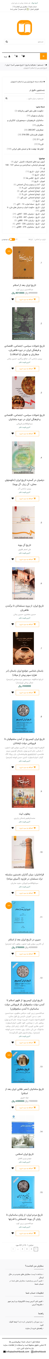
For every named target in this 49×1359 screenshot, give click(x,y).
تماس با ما (13, 9)
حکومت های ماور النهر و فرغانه (29, 111)
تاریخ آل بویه (24, 545)
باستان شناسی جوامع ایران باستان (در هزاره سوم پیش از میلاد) (24, 673)
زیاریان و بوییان (35, 115)
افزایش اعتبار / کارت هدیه (29, 9)
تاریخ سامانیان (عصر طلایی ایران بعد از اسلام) (24, 1091)
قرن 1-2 (38, 139)
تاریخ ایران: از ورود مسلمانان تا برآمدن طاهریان (24, 608)
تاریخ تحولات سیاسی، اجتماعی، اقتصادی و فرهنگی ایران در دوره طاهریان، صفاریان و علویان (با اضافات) (24, 350)
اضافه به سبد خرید (26, 299)
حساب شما (33, 6)
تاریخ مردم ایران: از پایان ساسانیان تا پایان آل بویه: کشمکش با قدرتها (24, 1217)
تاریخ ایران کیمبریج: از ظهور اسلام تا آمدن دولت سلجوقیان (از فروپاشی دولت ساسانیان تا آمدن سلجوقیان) (24, 1004)
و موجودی (5, 239)
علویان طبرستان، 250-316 (30, 134)
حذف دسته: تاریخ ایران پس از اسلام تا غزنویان (27, 81)
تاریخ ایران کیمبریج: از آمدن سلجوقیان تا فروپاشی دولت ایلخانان (24, 741)
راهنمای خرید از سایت (33, 1328)
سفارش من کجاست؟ (20, 6)
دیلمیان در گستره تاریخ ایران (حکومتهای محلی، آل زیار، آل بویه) (24, 482)
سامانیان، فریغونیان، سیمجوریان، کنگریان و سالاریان (25, 123)
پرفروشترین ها (14, 1342)
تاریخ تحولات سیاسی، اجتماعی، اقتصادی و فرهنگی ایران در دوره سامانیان (24, 417)
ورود (5, 56)
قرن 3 (38, 144)
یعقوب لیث (24, 814)
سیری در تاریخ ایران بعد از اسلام (24, 939)
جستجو (40, 64)
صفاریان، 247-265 (33, 130)
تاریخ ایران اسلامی (25, 1154)
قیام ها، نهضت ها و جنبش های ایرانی (25, 149)
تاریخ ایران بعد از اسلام (24, 285)
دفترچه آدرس (37, 1304)
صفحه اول (36, 1342)
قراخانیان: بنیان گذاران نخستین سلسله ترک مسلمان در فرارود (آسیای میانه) (24, 876)
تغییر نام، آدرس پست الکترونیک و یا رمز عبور (25, 1301)
